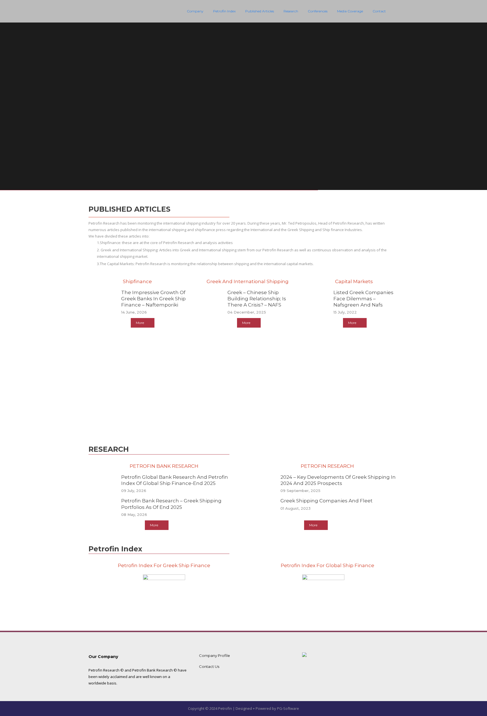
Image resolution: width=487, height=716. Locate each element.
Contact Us (209, 666)
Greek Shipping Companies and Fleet (326, 501)
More (140, 323)
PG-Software (288, 708)
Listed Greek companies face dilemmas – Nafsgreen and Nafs (363, 299)
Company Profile (214, 655)
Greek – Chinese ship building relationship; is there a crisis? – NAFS (256, 299)
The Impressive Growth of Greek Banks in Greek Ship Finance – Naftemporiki (153, 299)
